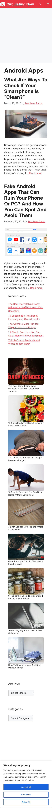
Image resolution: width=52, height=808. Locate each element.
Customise (26, 794)
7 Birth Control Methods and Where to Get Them (25, 528)
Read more (35, 173)
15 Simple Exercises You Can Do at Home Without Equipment (25, 493)
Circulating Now (20, 4)
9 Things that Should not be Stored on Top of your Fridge (25, 597)
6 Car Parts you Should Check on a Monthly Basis (25, 562)
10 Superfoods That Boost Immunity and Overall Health (26, 424)
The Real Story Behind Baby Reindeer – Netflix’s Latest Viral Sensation (25, 307)
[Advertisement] (26, 35)
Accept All (26, 787)
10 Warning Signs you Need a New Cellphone (25, 631)
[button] (40, 4)
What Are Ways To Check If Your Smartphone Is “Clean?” (25, 88)
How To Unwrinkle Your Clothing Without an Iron (24, 666)
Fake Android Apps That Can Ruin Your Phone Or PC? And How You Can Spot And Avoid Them (25, 200)
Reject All (26, 802)
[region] (26, 784)
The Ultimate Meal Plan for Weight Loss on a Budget (25, 459)
